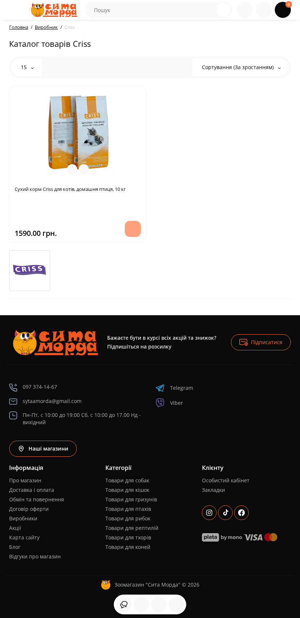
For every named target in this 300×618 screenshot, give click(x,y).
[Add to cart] (133, 229)
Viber (176, 402)
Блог (14, 546)
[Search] (210, 10)
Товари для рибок (127, 518)
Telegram (181, 387)
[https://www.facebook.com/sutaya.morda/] (241, 512)
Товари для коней (127, 546)
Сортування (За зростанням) (238, 67)
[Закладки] (158, 604)
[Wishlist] (84, 169)
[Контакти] (245, 10)
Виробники (23, 518)
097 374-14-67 (40, 386)
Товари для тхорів (128, 537)
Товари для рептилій (131, 527)
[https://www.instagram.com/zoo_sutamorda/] (209, 512)
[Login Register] (264, 10)
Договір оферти (29, 508)
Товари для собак (127, 480)
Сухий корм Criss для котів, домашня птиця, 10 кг (70, 189)
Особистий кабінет (226, 480)
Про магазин (25, 480)
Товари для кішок (127, 489)
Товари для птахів (128, 508)
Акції (15, 527)
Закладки (213, 489)
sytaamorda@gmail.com (52, 400)
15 (24, 67)
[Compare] (72, 169)
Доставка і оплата (31, 489)
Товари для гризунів (131, 499)
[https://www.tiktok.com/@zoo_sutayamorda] (225, 512)
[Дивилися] (123, 604)
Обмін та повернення (36, 499)
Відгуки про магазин (35, 556)
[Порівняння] (176, 604)
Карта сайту (24, 537)
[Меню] (17, 10)
